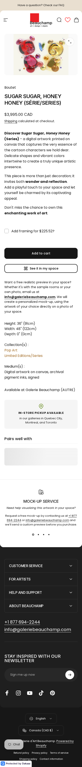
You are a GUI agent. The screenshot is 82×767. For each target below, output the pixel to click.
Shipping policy (28, 759)
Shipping (10, 121)
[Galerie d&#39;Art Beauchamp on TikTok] (41, 693)
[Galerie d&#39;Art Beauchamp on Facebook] (7, 693)
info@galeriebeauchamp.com (47, 520)
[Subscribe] (69, 674)
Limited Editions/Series (23, 355)
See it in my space (44, 268)
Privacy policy (39, 753)
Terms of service (59, 753)
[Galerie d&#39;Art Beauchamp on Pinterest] (52, 693)
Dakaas (26, 763)
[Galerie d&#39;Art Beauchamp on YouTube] (29, 693)
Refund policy (21, 753)
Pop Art (10, 350)
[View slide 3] (43, 534)
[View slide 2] (38, 534)
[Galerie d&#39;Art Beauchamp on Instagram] (18, 693)
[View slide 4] (49, 534)
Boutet (10, 87)
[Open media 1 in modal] (69, 41)
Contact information (51, 759)
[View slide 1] (33, 534)
